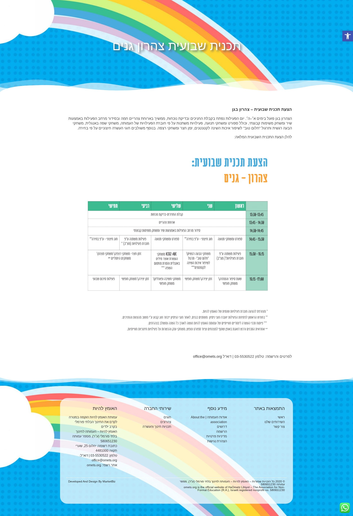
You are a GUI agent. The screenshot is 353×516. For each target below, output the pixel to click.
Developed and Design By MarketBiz (91, 481)
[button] (347, 36)
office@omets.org (207, 356)
